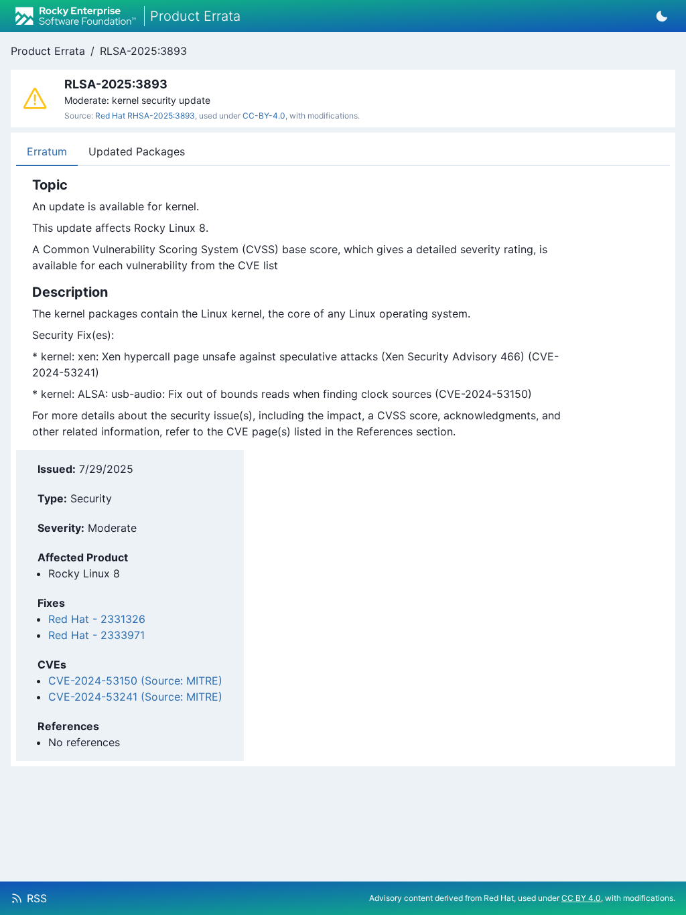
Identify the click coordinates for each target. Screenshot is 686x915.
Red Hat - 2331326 (96, 619)
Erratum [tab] (47, 151)
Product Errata (48, 51)
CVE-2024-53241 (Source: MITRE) (135, 696)
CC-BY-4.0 (264, 116)
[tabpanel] (300, 308)
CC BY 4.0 (581, 898)
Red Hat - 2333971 (96, 635)
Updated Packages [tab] (136, 151)
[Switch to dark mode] (661, 16)
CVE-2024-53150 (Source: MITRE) (135, 680)
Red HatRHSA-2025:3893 (145, 116)
